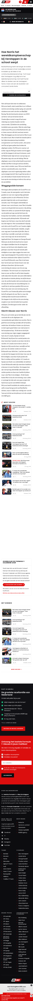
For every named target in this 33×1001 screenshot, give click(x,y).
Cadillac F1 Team (8, 879)
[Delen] (28, 91)
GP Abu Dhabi (7, 967)
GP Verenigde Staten (7, 959)
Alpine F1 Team (7, 864)
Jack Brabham (22, 966)
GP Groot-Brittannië (6, 937)
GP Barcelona (7, 931)
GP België (6, 940)
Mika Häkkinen (22, 939)
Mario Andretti (22, 971)
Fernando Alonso (23, 866)
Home (2, 5)
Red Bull (24, 111)
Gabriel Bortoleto (23, 908)
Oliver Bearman (23, 903)
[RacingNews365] (6, 2)
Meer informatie (18, 21)
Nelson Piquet (22, 963)
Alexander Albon (23, 898)
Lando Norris (22, 856)
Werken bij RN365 (23, 830)
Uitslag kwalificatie (8, 15)
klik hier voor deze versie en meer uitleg (13, 593)
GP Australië (7, 916)
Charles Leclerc (23, 861)
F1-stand (29, 5)
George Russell (22, 859)
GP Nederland (7, 945)
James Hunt (22, 934)
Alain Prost (21, 920)
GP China (6, 919)
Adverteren (21, 827)
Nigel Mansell (22, 949)
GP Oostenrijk (7, 934)
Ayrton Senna (22, 929)
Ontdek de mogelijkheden (13, 728)
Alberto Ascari (22, 926)
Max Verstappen (16, 5)
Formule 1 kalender (13, 806)
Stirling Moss (22, 952)
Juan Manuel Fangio (22, 955)
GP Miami (6, 924)
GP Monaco (6, 929)
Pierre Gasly (22, 890)
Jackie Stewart (22, 937)
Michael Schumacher (22, 923)
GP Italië (5, 948)
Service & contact (24, 825)
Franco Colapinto (23, 905)
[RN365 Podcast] (20, 1)
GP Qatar (6, 965)
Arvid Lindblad (22, 888)
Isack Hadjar (22, 873)
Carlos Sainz (22, 878)
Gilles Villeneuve (23, 931)
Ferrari (6, 145)
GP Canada (6, 926)
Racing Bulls (6, 874)
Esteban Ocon (22, 883)
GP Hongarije (7, 943)
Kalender (23, 5)
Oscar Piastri (22, 875)
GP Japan (6, 921)
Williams (5, 876)
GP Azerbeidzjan (8, 953)
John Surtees (22, 968)
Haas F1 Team (7, 871)
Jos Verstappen (23, 942)
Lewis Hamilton (23, 864)
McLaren (6, 856)
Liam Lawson (22, 900)
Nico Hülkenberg (23, 895)
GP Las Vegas (7, 962)
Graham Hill (22, 961)
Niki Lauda (21, 947)
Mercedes (6, 861)
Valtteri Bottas (22, 885)
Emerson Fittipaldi (23, 958)
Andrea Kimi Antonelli (22, 869)
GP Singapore (7, 956)
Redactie (21, 822)
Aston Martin (7, 869)
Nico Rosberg (22, 917)
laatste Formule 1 (10, 794)
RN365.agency (22, 832)
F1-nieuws (8, 5)
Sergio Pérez (22, 880)
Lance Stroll (22, 893)
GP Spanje (6, 950)
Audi (4, 866)
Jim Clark (21, 944)
